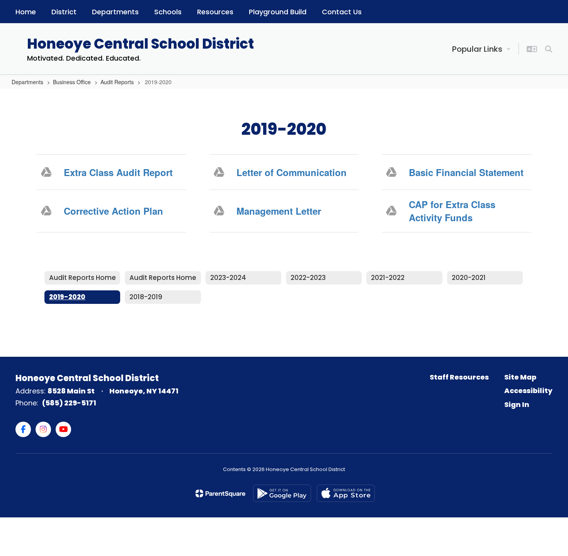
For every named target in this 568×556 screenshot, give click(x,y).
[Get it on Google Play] (282, 493)
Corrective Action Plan (113, 210)
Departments (27, 82)
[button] (481, 49)
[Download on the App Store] (346, 493)
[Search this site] (549, 49)
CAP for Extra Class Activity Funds (452, 211)
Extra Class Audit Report (118, 172)
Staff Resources (459, 377)
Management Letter (278, 210)
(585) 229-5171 (69, 403)
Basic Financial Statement (466, 172)
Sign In (516, 404)
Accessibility (528, 390)
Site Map (520, 377)
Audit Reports (117, 82)
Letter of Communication (291, 172)
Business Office (72, 82)
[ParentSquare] (220, 493)
